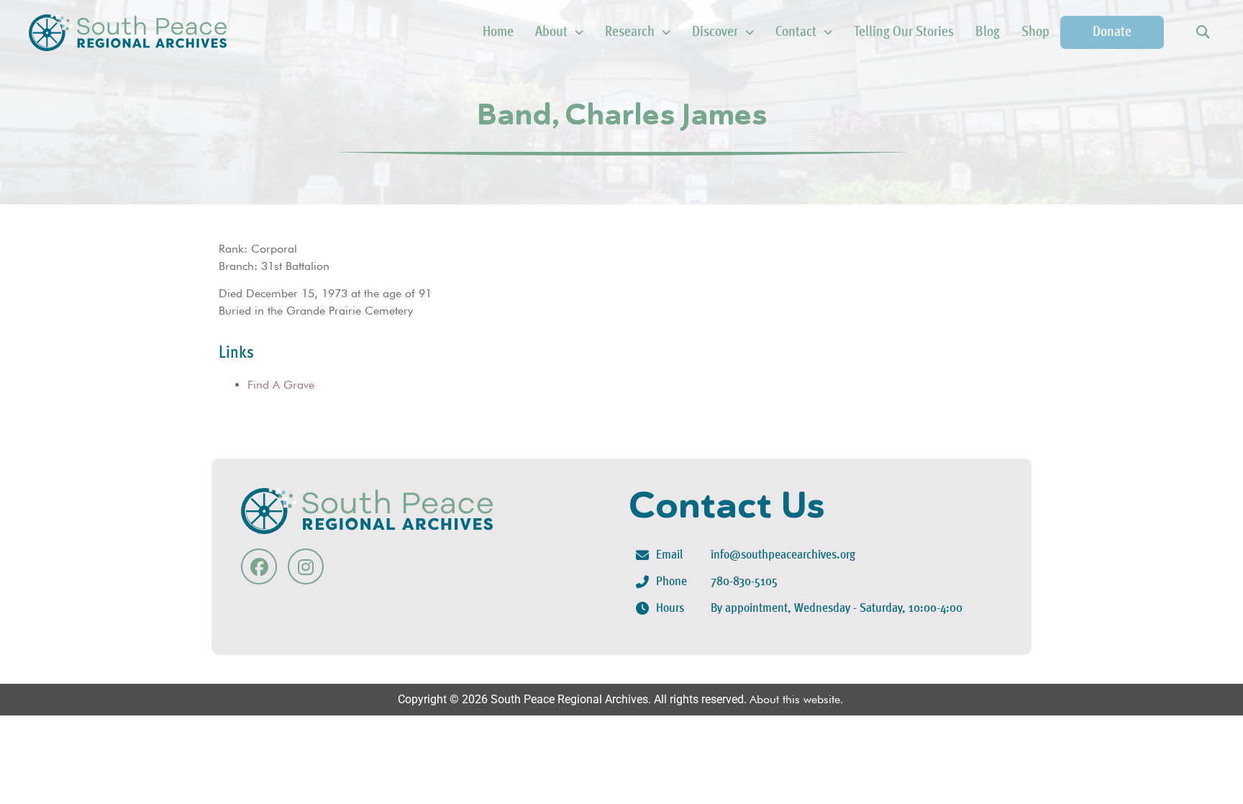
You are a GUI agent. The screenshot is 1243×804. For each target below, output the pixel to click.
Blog (987, 32)
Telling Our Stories (904, 32)
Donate (1112, 32)
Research (630, 32)
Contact (795, 32)
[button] (1202, 33)
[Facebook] (259, 566)
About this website (795, 699)
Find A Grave (280, 385)
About (551, 32)
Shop (1035, 32)
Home (498, 32)
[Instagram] (306, 566)
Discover (715, 32)
